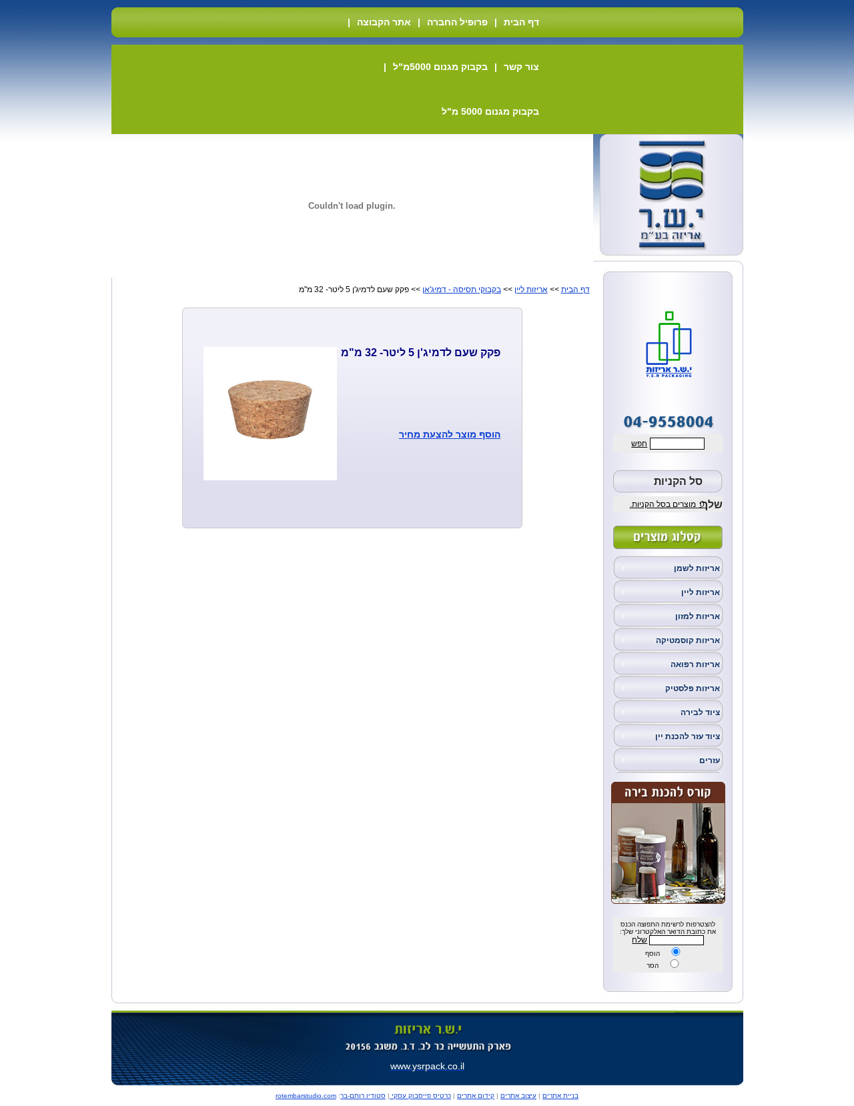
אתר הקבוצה (384, 22)
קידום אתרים (475, 1095)
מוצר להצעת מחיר (437, 434)
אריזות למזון (697, 616)
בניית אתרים (560, 1095)
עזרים (709, 760)
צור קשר (521, 66)
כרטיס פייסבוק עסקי (420, 1095)
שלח (639, 940)
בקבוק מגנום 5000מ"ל (440, 66)
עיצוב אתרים (518, 1095)
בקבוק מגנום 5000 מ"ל (490, 111)
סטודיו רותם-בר (363, 1095)
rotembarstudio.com (306, 1095)
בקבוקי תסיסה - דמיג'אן (461, 289)
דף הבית (521, 22)
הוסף (652, 953)
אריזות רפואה (695, 664)
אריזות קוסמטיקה (688, 640)
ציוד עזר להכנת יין (687, 736)
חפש (639, 443)
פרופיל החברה (457, 22)
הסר (653, 965)
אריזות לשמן (697, 568)
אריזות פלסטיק (692, 688)
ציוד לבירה (700, 712)
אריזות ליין (700, 592)
